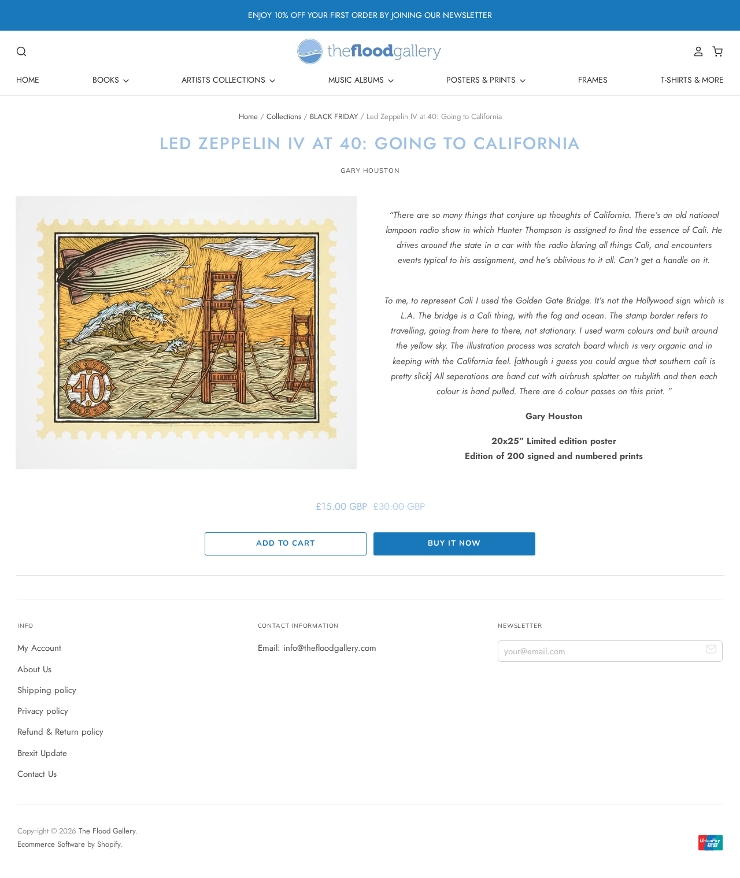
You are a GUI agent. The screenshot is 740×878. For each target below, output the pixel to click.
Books (106, 80)
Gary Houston (370, 170)
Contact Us (37, 774)
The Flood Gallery (107, 830)
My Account (39, 648)
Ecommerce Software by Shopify (68, 844)
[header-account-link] (695, 51)
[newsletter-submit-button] (711, 650)
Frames (593, 80)
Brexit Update (42, 753)
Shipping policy (46, 690)
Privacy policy (42, 711)
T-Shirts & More (692, 80)
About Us (34, 669)
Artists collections (225, 80)
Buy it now (454, 543)
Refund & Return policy (60, 731)
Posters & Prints (482, 80)
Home (27, 80)
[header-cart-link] (714, 51)
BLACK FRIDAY (334, 116)
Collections (284, 116)
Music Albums (357, 80)
